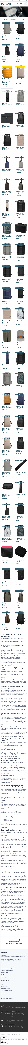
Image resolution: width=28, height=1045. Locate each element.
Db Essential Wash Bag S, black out (20, 236)
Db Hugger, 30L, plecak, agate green (20, 539)
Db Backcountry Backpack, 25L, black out (20, 279)
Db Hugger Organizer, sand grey (20, 344)
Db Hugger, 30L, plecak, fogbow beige (6, 451)
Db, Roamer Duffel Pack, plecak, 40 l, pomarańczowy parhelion (6, 80)
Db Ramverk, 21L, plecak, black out (20, 365)
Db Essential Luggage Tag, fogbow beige (5, 214)
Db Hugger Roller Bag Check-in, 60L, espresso (6, 626)
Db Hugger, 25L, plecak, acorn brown (7, 407)
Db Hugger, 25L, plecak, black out (20, 625)
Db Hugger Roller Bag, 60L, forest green (20, 604)
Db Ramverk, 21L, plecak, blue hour (6, 301)
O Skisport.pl (3, 985)
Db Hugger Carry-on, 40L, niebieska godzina (6, 170)
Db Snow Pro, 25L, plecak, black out (20, 301)
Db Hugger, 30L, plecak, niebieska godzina (20, 407)
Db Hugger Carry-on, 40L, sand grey (20, 170)
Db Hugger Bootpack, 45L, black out (6, 148)
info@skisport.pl (6, 996)
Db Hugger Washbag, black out (20, 451)
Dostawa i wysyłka (5, 972)
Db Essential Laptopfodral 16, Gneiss (6, 126)
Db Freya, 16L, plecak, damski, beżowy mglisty (19, 80)
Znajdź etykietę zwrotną (6, 990)
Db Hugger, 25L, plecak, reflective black (20, 429)
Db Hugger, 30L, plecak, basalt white (7, 539)
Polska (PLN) (6, 963)
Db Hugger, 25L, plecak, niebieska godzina (20, 58)
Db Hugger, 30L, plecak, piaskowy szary (6, 36)
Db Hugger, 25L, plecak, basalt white (20, 321)
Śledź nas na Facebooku (8, 998)
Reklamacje (3, 978)
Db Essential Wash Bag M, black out (6, 559)
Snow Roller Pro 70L (21, 472)
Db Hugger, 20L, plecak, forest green (6, 604)
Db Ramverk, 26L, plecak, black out (6, 279)
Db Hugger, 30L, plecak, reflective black (20, 126)
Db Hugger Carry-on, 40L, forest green (20, 192)
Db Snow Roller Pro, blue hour (7, 365)
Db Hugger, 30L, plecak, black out (20, 35)
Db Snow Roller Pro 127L (20, 495)
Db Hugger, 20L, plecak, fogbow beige (6, 429)
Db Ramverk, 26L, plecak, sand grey (6, 257)
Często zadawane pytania (7, 970)
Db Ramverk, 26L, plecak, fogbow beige (20, 148)
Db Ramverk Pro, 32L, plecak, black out (20, 257)
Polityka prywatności (5, 988)
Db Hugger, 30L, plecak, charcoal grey (20, 517)
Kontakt (3, 983)
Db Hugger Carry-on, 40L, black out (6, 517)
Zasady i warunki (4, 986)
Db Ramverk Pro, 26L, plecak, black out (20, 214)
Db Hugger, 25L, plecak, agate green (20, 386)
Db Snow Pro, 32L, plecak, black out (20, 581)
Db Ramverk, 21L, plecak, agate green (7, 236)
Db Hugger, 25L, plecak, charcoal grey (6, 582)
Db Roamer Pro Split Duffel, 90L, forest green (7, 344)
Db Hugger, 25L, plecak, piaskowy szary (6, 473)
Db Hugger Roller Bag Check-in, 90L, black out (6, 58)
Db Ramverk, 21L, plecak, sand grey (6, 386)
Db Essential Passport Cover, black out (6, 495)
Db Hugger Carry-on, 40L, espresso (6, 192)
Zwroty (2, 976)
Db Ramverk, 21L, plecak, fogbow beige (6, 322)
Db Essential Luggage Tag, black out (7, 104)
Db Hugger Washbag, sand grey (20, 104)
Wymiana (3, 974)
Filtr (23, 19)
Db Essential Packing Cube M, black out (20, 560)
